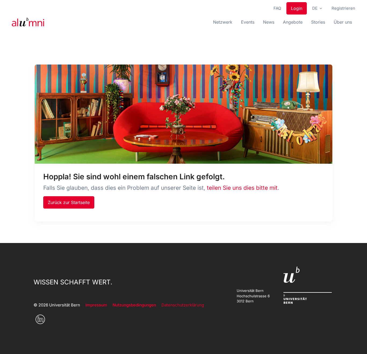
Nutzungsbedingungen (134, 304)
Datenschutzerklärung (182, 304)
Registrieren (343, 8)
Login (296, 8)
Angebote (293, 22)
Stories (318, 22)
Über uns (343, 22)
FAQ (277, 8)
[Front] (28, 22)
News (268, 22)
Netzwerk (222, 22)
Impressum (96, 304)
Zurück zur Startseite (69, 202)
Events (247, 22)
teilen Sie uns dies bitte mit (242, 187)
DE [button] (315, 8)
